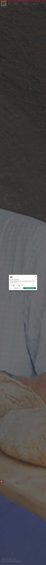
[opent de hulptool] (1, 482)
